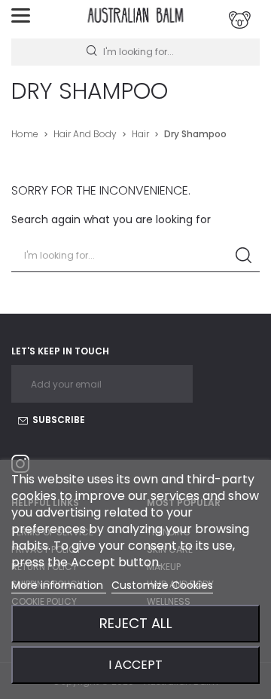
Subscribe (57, 419)
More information (58, 585)
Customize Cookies (162, 585)
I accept (135, 664)
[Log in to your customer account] (240, 20)
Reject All (135, 623)
